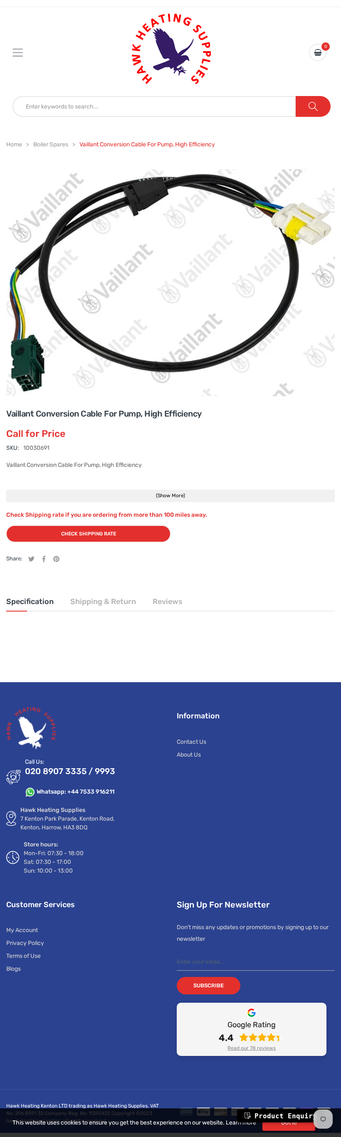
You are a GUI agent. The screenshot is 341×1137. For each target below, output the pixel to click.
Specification (30, 601)
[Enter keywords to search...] (313, 106)
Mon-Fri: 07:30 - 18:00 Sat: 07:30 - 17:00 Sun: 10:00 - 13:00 (54, 862)
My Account (22, 930)
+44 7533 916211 (90, 791)
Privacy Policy (25, 943)
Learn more (241, 1122)
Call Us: (34, 761)
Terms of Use (23, 955)
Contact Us (191, 741)
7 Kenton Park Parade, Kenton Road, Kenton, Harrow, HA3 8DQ (67, 823)
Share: (14, 558)
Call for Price (35, 433)
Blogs (13, 968)
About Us (189, 754)
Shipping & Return (103, 601)
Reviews (168, 601)
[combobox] (154, 106)
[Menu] (22, 52)
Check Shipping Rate (88, 534)
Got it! (289, 1122)
